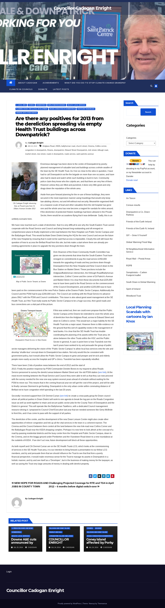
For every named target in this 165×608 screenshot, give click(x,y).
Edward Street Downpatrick (76, 150)
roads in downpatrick (55, 154)
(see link (64, 396)
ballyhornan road (68, 146)
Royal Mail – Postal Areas (138, 259)
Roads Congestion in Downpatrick (62, 109)
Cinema (91, 146)
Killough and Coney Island (59, 528)
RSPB (129, 265)
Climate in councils (21, 89)
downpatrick (59, 150)
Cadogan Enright (35, 143)
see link (102, 372)
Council (31, 105)
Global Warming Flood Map (139, 242)
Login (9, 572)
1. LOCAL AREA (21, 105)
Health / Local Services (76, 105)
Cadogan (32, 547)
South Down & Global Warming (140, 282)
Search (129, 103)
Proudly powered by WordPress (70, 604)
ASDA (58, 146)
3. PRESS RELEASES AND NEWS (22, 528)
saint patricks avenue (85, 154)
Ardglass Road (49, 146)
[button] (151, 86)
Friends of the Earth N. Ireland (140, 228)
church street (81, 146)
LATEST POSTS (61, 89)
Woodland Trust (133, 296)
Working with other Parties (26, 112)
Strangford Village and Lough (61, 536)
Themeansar (102, 604)
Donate (42, 89)
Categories (131, 138)
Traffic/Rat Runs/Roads (85, 109)
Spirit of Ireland (133, 289)
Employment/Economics (56, 105)
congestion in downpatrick (35, 150)
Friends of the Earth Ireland (139, 222)
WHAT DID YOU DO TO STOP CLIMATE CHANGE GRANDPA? (95, 83)
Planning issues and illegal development (32, 109)
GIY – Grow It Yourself (136, 235)
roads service (69, 154)
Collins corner (100, 146)
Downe (50, 150)
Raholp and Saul (56, 532)
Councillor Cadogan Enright (82, 8)
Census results (133, 205)
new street (41, 154)
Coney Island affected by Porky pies (99, 542)
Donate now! (132, 180)
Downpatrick (41, 105)
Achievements (51, 83)
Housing (98, 528)
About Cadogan (27, 83)
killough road (103, 150)
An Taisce (130, 198)
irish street (92, 150)
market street (30, 154)
